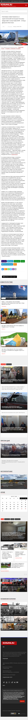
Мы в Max (4, 261)
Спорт (14, 367)
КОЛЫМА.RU (6, 5)
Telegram (11, 261)
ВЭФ (3, 26)
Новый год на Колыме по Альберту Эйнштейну (19, 622)
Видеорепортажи (5, 582)
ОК (15, 264)
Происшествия (12, 393)
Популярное (3, 364)
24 (2, 508)
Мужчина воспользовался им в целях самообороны (13, 412)
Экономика (10, 26)
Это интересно (17, 519)
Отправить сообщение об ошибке (13, 48)
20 (14, 506)
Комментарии (8, 364)
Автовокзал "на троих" (8, 612)
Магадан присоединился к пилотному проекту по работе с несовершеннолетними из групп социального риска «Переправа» (13, 588)
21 (17, 506)
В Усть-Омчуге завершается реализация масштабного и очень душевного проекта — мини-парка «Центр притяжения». (12, 566)
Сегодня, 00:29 (18, 548)
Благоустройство (5, 571)
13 (14, 504)
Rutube (22, 261)
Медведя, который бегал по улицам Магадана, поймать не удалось (20, 553)
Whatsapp (17, 261)
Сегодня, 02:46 (4, 548)
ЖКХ (12, 522)
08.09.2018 (3, 345)
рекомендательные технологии (10, 699)
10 (2, 504)
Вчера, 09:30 (4, 393)
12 (10, 504)
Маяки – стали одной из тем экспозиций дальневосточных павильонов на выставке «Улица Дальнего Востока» (13, 303)
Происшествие (7, 519)
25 (6, 508)
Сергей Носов (14, 154)
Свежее (2, 519)
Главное (9, 367)
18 (6, 506)
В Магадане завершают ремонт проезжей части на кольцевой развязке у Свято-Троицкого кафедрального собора (13, 484)
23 (25, 506)
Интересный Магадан (7, 264)
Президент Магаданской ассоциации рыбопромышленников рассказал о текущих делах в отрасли (13, 462)
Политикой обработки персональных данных (13, 696)
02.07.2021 (3, 322)
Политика (12, 519)
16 (25, 504)
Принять (22, 701)
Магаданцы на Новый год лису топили (7, 622)
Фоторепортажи (6, 471)
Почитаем (5, 604)
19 (10, 506)
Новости (3, 353)
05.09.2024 (3, 298)
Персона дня (5, 440)
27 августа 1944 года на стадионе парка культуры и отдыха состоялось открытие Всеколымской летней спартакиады (7, 555)
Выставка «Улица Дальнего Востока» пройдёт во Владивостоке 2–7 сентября (13, 326)
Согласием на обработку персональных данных (12, 698)
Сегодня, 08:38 (5, 522)
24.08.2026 (4, 367)
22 (21, 506)
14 (17, 504)
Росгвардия (19, 393)
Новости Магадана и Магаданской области (9, 6)
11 (6, 504)
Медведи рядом (18, 557)
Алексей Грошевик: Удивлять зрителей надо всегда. (7, 629)
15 (21, 504)
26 (10, 508)
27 (14, 508)
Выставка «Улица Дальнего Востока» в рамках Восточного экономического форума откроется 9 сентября (13, 350)
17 (2, 506)
